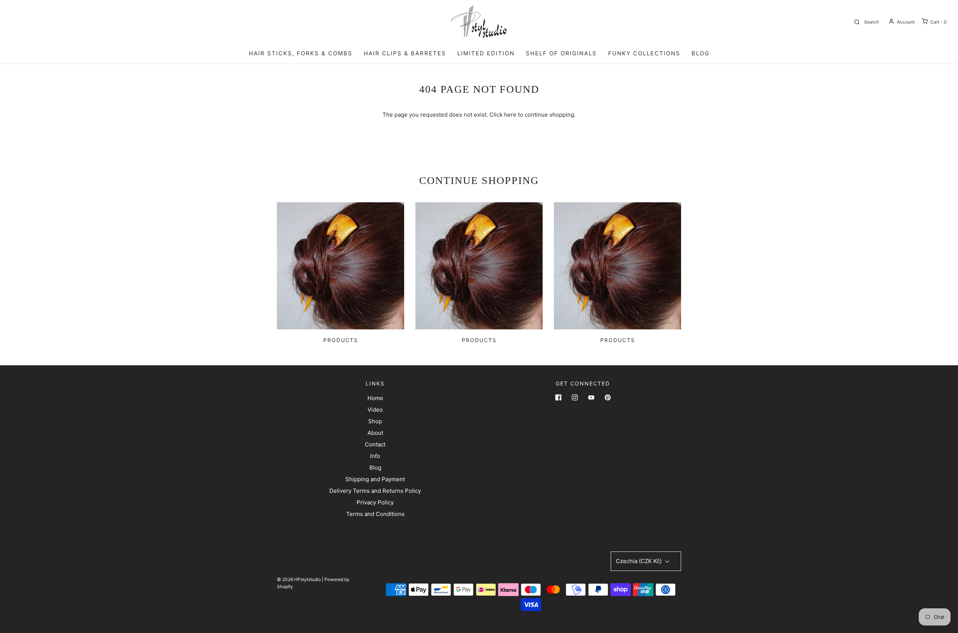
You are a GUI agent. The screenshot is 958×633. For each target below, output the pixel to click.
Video (375, 409)
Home (375, 398)
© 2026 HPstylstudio (299, 579)
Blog (375, 467)
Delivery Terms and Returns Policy (375, 490)
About (375, 432)
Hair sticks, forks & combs (301, 53)
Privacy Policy (375, 502)
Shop (375, 421)
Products (340, 340)
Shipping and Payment (375, 479)
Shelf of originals (561, 53)
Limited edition (486, 53)
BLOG (701, 53)
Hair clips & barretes (405, 53)
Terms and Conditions (375, 513)
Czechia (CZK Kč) (639, 561)
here (510, 114)
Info (375, 456)
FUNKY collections (644, 53)
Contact (375, 444)
